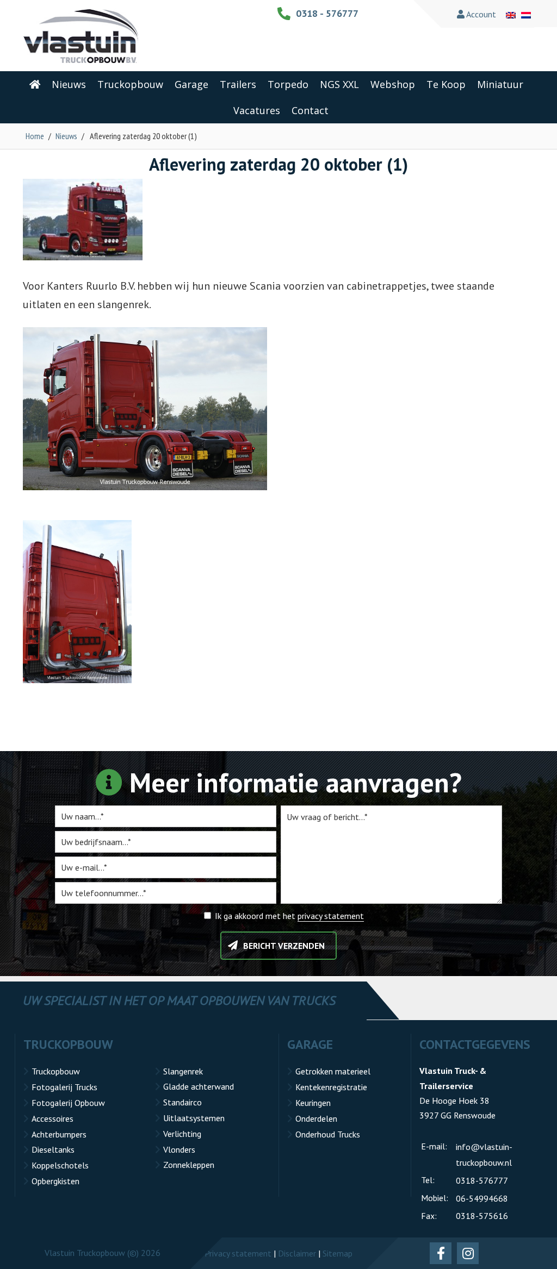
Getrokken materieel (332, 1071)
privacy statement (331, 915)
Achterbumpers (59, 1134)
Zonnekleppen (188, 1164)
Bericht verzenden (284, 945)
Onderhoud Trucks (327, 1134)
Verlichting (182, 1133)
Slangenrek (183, 1071)
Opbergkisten (55, 1181)
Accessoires (52, 1118)
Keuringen (313, 1102)
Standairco (182, 1102)
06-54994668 (482, 1198)
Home (35, 135)
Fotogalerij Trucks (64, 1087)
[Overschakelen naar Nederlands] (526, 14)
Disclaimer (297, 1253)
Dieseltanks (53, 1149)
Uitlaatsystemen (194, 1117)
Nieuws (66, 135)
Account (480, 14)
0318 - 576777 (327, 13)
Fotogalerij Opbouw (68, 1102)
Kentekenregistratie (331, 1087)
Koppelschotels (60, 1165)
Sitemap (337, 1253)
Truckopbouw (56, 1071)
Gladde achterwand (198, 1086)
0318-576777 (482, 1180)
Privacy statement (238, 1253)
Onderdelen (316, 1118)
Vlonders (179, 1149)
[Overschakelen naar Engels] (510, 14)
